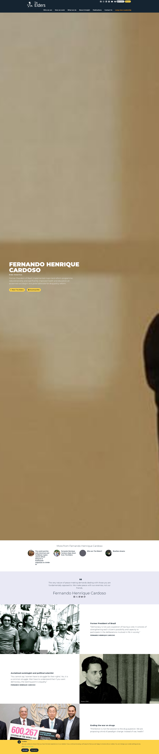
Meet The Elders (18, 290)
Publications (97, 10)
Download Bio (34, 290)
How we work (60, 10)
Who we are (47, 10)
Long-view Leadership (123, 10)
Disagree (34, 750)
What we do (72, 10)
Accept (25, 750)
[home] (37, 4)
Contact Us (108, 10)
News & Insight (84, 10)
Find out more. (29, 746)
